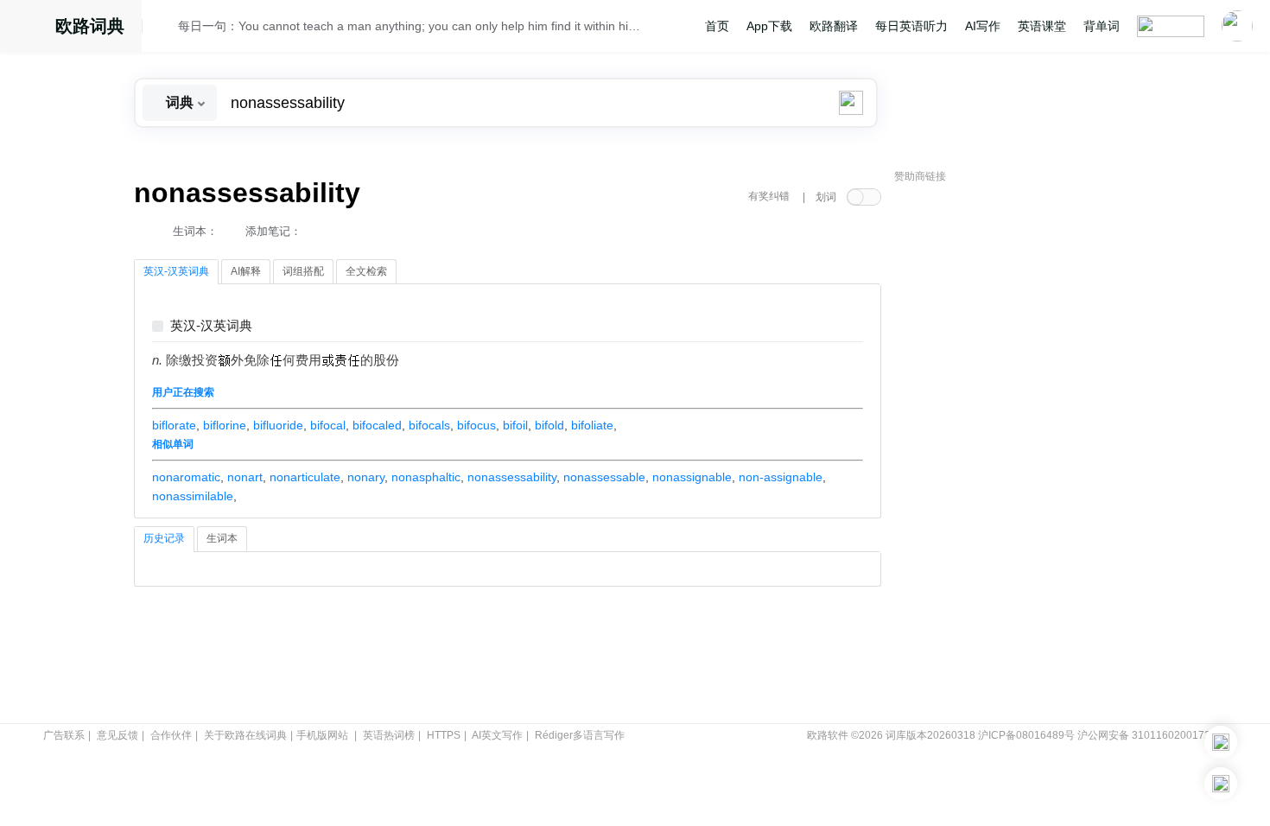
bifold (549, 425)
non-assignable (780, 477)
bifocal (328, 425)
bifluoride (278, 425)
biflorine (224, 425)
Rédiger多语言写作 (580, 735)
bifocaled (377, 425)
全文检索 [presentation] (366, 271)
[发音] (165, 28)
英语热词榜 (389, 735)
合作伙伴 (171, 735)
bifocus (476, 425)
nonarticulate (305, 477)
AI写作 (982, 26)
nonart (245, 477)
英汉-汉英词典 (211, 326)
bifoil (515, 425)
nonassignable (692, 477)
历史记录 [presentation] (164, 538)
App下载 (769, 26)
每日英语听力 (911, 26)
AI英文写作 (497, 735)
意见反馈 (117, 735)
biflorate (174, 425)
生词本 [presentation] (222, 538)
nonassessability (511, 477)
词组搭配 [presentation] (303, 271)
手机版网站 (322, 735)
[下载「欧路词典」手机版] (1220, 742)
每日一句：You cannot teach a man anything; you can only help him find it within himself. (412, 26)
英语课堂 (1042, 26)
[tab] (176, 272)
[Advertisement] (1023, 453)
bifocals (429, 425)
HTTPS (443, 735)
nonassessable (604, 477)
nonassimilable (192, 496)
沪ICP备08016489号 (1026, 735)
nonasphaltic (425, 477)
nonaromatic (186, 477)
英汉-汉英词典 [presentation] (176, 271)
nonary (365, 477)
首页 (717, 26)
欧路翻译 (834, 26)
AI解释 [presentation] (246, 271)
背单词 (1101, 26)
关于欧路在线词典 (245, 735)
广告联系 (64, 735)
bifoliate (592, 425)
